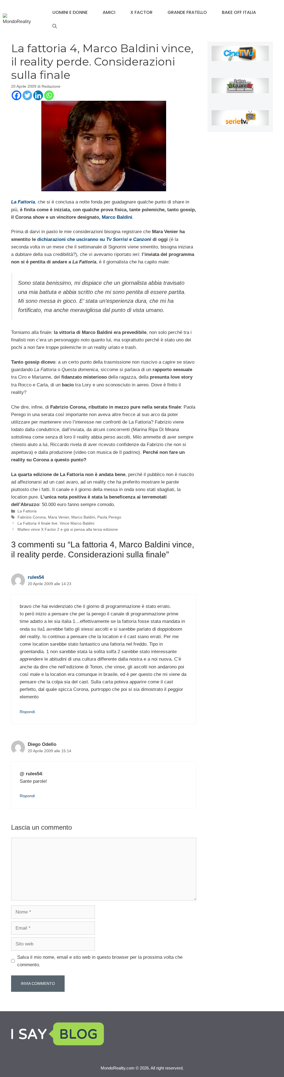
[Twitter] (27, 95)
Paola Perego (109, 517)
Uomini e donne (70, 12)
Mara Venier (58, 517)
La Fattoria (27, 511)
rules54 (36, 577)
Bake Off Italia (239, 12)
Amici (109, 12)
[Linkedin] (38, 95)
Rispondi (27, 711)
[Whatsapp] (49, 95)
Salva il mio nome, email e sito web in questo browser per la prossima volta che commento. (99, 961)
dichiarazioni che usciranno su (94, 239)
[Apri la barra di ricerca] (54, 26)
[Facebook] (16, 95)
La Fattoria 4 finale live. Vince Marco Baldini (55, 523)
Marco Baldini (117, 217)
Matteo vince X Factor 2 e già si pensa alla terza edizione (67, 529)
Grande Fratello (187, 12)
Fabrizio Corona (31, 517)
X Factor (141, 12)
